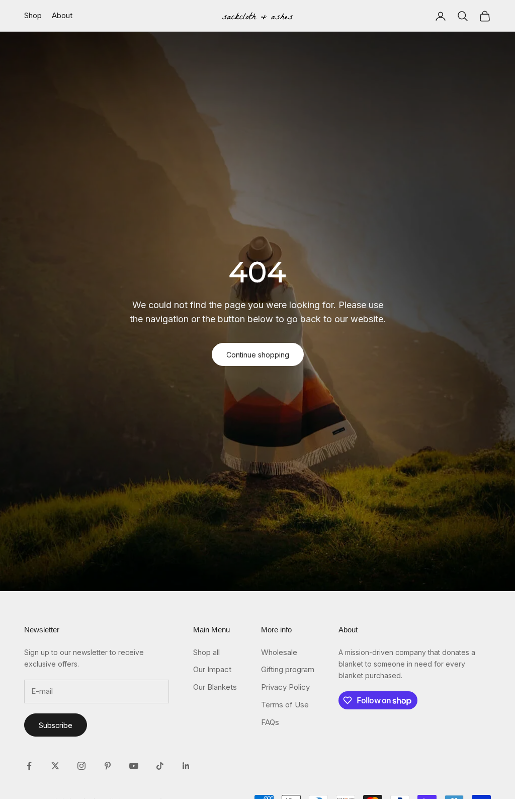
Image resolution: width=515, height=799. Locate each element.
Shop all (206, 652)
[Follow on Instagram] (81, 766)
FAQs (270, 722)
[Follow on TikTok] (160, 766)
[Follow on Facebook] (29, 766)
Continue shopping (257, 354)
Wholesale (279, 652)
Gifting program (287, 669)
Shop (33, 15)
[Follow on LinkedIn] (186, 766)
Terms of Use (285, 704)
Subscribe (55, 725)
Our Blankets (215, 687)
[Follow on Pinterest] (108, 766)
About (62, 15)
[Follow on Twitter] (55, 766)
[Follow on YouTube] (134, 766)
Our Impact (212, 669)
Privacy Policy (285, 687)
